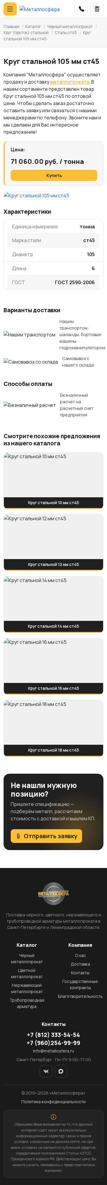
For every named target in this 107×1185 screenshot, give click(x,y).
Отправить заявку (50, 836)
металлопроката (69, 82)
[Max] (61, 1071)
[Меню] (10, 9)
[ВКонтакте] (46, 1071)
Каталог (33, 26)
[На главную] (40, 9)
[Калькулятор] (96, 9)
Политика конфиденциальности (53, 1101)
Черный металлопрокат (70, 26)
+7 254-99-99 (53, 1043)
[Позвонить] (81, 9)
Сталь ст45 (66, 32)
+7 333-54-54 (53, 1035)
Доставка (80, 964)
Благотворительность (80, 996)
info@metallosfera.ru (53, 1051)
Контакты (80, 972)
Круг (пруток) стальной (26, 32)
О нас (80, 955)
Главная (11, 26)
